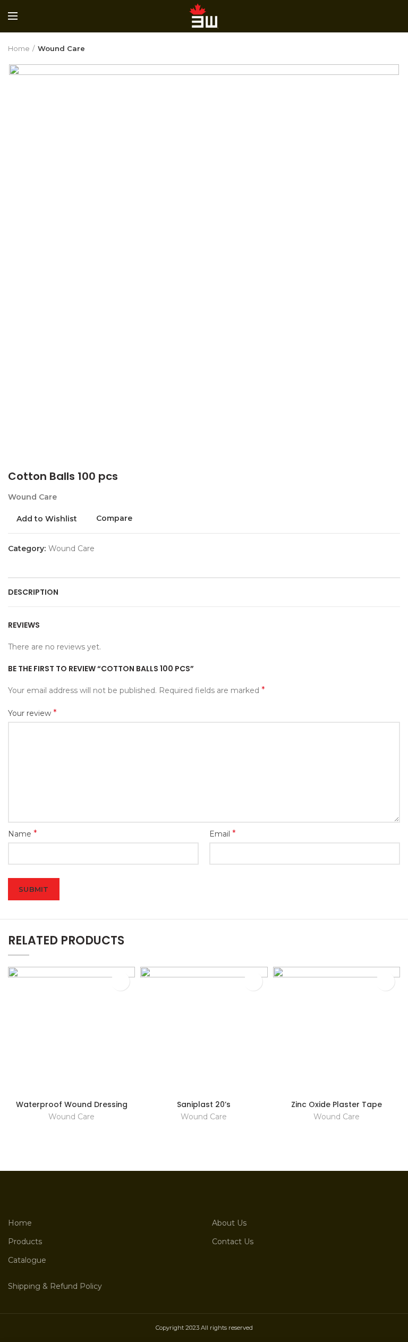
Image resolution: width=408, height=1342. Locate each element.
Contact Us (232, 1241)
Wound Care (61, 48)
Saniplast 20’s (204, 1104)
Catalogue (27, 1260)
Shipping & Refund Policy (55, 1286)
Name (22, 834)
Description (33, 592)
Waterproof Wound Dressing (72, 1104)
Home (19, 48)
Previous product (373, 48)
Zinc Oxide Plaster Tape (336, 1104)
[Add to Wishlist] (120, 981)
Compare (114, 518)
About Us (229, 1223)
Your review (32, 713)
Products (25, 1241)
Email (222, 834)
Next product (394, 48)
